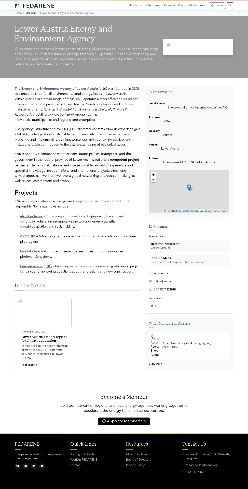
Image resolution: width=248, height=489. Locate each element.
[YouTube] (42, 466)
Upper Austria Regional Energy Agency (187, 343)
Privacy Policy (135, 465)
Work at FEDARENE (83, 460)
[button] (189, 187)
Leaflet (169, 210)
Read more (29, 364)
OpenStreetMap (193, 210)
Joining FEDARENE (83, 454)
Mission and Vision (138, 454)
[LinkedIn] (34, 466)
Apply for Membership (126, 421)
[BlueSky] (18, 466)
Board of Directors (138, 460)
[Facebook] (26, 466)
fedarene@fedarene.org (202, 465)
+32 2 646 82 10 (197, 472)
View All (155, 363)
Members (30, 13)
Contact (76, 465)
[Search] (229, 5)
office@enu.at (163, 281)
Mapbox (180, 210)
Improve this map (220, 210)
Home (18, 13)
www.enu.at (162, 273)
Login (219, 5)
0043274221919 (165, 289)
